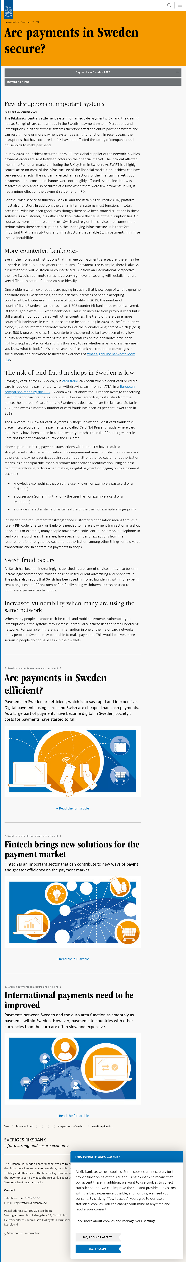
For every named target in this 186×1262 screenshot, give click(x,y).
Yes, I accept (97, 1248)
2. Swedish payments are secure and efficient (31, 668)
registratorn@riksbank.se (30, 1203)
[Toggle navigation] (180, 5)
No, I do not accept (97, 1237)
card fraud (70, 381)
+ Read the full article (72, 808)
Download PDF (18, 82)
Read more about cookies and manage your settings (115, 1221)
